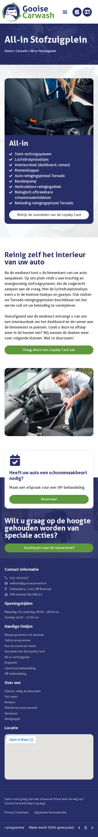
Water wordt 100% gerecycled (39, 827)
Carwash (21, 51)
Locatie (11, 727)
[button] (65, 12)
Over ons (13, 682)
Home (9, 51)
